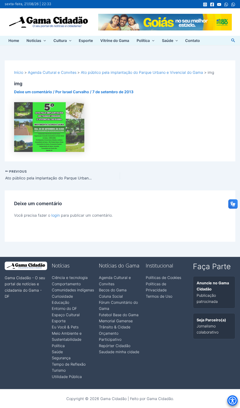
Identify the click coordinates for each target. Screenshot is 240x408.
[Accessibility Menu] (232, 400)
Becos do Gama (113, 290)
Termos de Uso (159, 296)
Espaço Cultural (66, 314)
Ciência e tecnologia (70, 277)
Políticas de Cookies (163, 277)
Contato (192, 40)
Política (143, 40)
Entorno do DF (64, 308)
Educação (60, 302)
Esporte (86, 40)
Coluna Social (111, 296)
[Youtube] (219, 4)
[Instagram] (205, 4)
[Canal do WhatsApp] (226, 4)
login (55, 215)
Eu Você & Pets (65, 327)
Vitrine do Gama (114, 40)
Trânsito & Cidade (114, 327)
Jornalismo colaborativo (211, 326)
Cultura (60, 40)
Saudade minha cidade (119, 351)
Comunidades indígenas (73, 290)
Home (13, 40)
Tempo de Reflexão (69, 364)
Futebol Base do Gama (119, 314)
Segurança (61, 358)
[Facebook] (212, 4)
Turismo (59, 370)
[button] (43, 40)
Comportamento (66, 284)
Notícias (33, 40)
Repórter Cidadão (114, 345)
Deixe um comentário (33, 91)
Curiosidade (62, 296)
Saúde (167, 40)
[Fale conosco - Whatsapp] (233, 4)
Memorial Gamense (116, 321)
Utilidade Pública (67, 376)
